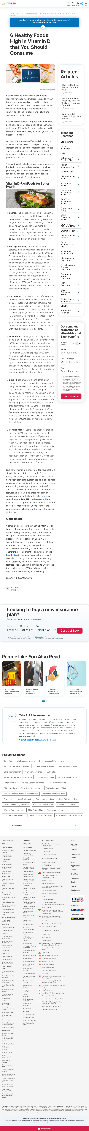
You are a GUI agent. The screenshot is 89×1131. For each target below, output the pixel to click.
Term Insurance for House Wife (29, 898)
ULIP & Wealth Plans (8, 917)
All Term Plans (46, 865)
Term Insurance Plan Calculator (17, 766)
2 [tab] (46, 701)
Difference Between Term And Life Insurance (23, 788)
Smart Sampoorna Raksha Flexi (7, 946)
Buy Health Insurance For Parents (18, 799)
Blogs (17, 13)
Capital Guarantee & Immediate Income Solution (8, 1080)
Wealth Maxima (7, 959)
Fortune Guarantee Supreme (8, 880)
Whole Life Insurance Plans (53, 793)
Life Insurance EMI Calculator (29, 977)
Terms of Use (46, 934)
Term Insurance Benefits (28, 921)
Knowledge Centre (49, 858)
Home (12, 13)
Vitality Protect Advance (6, 1056)
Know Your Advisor (48, 899)
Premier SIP (5, 925)
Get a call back (71, 396)
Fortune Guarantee (8, 902)
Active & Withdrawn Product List (52, 999)
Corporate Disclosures (49, 970)
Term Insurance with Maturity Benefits (29, 880)
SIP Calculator (27, 958)
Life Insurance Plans (40, 499)
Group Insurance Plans (49, 891)
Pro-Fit (4, 1041)
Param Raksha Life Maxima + (8, 976)
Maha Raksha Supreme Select (7, 855)
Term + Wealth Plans (6, 967)
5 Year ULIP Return (29, 1017)
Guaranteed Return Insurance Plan (8, 893)
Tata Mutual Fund (47, 848)
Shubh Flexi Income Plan (8, 913)
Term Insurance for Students (29, 893)
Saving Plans (6, 876)
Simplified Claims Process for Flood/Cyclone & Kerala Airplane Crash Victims (52, 911)
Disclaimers (45, 973)
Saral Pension (6, 1020)
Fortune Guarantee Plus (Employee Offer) (8, 1095)
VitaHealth (5, 1047)
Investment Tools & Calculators (29, 947)
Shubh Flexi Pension (8, 1012)
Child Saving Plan (35, 810)
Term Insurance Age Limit (58, 810)
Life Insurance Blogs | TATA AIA (31, 13)
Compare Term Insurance (27, 884)
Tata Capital (46, 851)
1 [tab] (43, 701)
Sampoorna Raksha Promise (8, 851)
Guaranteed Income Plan (67, 804)
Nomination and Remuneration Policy (51, 948)
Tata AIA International (49, 854)
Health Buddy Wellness (6, 1061)
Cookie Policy (46, 940)
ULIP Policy (51, 772)
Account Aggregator (48, 862)
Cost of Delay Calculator (27, 1004)
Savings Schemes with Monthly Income (28, 938)
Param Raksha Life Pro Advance (8, 995)
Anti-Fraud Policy (47, 961)
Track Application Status (75, 865)
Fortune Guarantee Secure (8, 884)
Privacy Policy (75, 378)
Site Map (74, 874)
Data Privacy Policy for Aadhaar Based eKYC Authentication (52, 944)
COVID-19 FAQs (47, 880)
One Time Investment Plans (28, 928)
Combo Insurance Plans (8, 1065)
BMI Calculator (27, 1008)
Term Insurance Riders (45, 799)
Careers (74, 849)
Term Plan (8, 761)
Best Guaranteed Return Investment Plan (21, 793)
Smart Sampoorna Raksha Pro (7, 942)
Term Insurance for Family (29, 889)
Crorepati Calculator (29, 955)
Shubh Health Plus (8, 1044)
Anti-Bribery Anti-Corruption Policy (53, 993)
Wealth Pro (5, 950)
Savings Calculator (29, 961)
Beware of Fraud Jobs (49, 996)
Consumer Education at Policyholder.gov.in (49, 876)
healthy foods (13, 555)
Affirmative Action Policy (50, 955)
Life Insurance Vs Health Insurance (28, 868)
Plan (62, 368)
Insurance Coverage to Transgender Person (53, 986)
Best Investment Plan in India (51, 761)
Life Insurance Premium (44, 766)
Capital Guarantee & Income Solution (8, 1075)
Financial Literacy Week (49, 927)
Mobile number (67, 359)
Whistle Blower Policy (49, 958)
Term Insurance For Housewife (69, 815)
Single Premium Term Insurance (28, 875)
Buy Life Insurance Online (29, 863)
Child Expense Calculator (27, 981)
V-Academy (45, 921)
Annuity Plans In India (57, 783)
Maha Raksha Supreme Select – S (8, 872)
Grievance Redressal (48, 883)
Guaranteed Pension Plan (41, 815)
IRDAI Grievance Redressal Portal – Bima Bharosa (53, 887)
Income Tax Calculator (26, 995)
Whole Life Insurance (26, 858)
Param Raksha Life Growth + (8, 990)
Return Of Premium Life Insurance (18, 777)
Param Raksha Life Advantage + (8, 981)
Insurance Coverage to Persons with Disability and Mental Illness (53, 977)
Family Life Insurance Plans (28, 854)
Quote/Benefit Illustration (50, 1009)
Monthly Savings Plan (67, 777)
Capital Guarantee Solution (8, 1070)
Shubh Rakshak (7, 864)
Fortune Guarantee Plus (8, 889)
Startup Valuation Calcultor (28, 986)
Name (63, 349)
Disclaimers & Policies (50, 931)
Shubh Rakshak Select (7, 868)
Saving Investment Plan (56, 788)
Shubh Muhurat (7, 930)
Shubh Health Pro (7, 1053)
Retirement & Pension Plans (6, 1004)
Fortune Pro (5, 953)
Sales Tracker (46, 907)
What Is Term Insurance (14, 810)
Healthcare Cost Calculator (28, 1000)
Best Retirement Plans (68, 766)
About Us (74, 845)
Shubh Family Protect (6, 860)
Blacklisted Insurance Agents (51, 1006)
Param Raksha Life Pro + (8, 972)
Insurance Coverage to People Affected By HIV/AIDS (51, 981)
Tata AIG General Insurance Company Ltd (51, 844)
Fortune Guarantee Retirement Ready (8, 1023)
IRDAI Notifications (48, 964)
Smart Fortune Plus (8, 927)
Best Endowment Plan (68, 799)
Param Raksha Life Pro (8, 985)
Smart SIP (5, 933)
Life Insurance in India (26, 761)
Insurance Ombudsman (49, 894)
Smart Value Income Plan (8, 898)
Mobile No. (25, 626)
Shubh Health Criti (8, 1038)
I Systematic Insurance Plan (6, 921)
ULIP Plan (26, 1011)
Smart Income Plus (8, 909)
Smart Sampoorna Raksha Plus (7, 937)
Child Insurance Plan (12, 772)
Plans (73, 840)
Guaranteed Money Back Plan (16, 804)
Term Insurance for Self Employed (29, 903)
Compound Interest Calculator (29, 951)
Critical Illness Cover (45, 777)
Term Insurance (7, 847)
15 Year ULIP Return (29, 1020)
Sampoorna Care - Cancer (8, 1034)
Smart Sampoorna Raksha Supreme (7, 963)
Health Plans (6, 1030)
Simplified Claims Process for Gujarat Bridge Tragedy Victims (52, 917)
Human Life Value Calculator (28, 965)
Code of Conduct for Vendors (51, 872)
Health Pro (5, 1050)
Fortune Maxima (7, 956)
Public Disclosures (48, 967)
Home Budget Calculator (27, 969)
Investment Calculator (26, 990)
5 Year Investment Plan (28, 933)
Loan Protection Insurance (15, 815)
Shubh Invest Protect (6, 999)
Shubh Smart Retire (8, 1027)
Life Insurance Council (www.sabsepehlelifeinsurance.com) (53, 903)
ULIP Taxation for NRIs (28, 1024)
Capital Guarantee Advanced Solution (8, 1085)
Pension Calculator (29, 973)
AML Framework (47, 990)
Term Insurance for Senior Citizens (29, 907)
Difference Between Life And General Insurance (24, 783)
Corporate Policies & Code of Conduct (51, 869)
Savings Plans (27, 943)
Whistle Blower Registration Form (52, 924)
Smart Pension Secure (6, 1016)
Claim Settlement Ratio (43, 804)
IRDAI (43, 896)
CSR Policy (45, 952)
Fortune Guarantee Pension (8, 1008)
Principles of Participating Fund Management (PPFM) (52, 1002)
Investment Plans (28, 925)
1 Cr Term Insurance (33, 772)
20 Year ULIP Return (29, 1014)
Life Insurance (27, 847)
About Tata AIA (48, 840)
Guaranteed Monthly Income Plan (8, 905)
